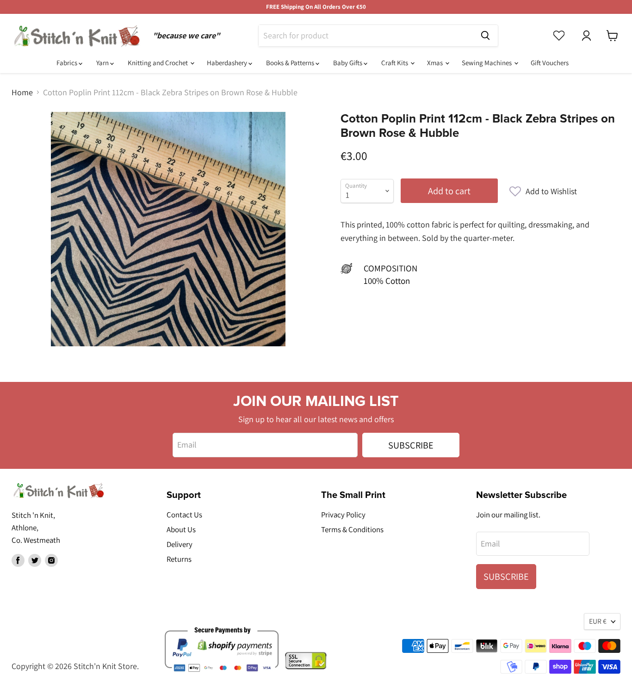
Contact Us (184, 515)
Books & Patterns (291, 62)
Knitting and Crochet (158, 62)
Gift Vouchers (550, 62)
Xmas (435, 62)
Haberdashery (227, 62)
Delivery (179, 544)
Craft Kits (395, 62)
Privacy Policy (343, 515)
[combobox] (366, 35)
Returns (179, 559)
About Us (181, 529)
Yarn (103, 62)
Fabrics (67, 62)
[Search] (485, 35)
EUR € (598, 621)
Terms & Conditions (352, 529)
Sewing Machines (487, 62)
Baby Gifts (348, 62)
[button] (543, 191)
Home (22, 93)
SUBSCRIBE (411, 445)
